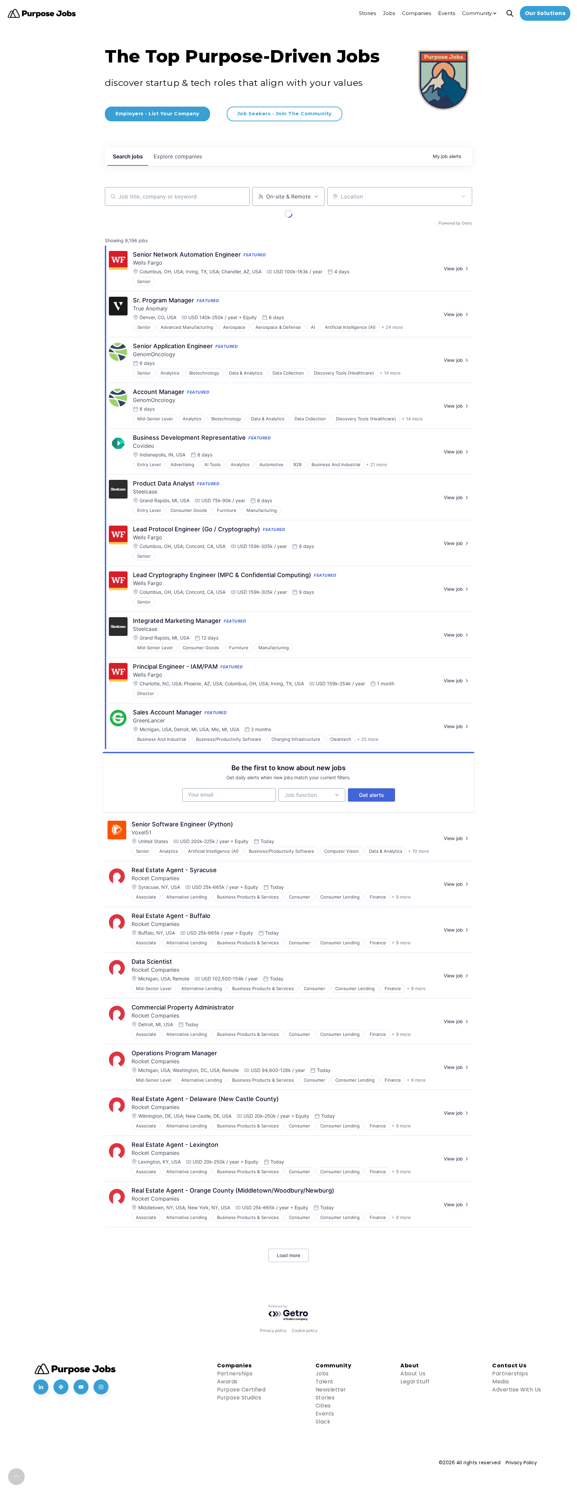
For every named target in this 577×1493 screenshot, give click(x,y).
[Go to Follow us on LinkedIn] (40, 1386)
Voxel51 (141, 832)
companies (178, 156)
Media (500, 1381)
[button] (16, 1476)
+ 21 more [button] (376, 464)
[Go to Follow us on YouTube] (80, 1386)
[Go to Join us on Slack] (60, 1386)
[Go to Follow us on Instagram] (101, 1386)
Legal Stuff (415, 1381)
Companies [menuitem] (416, 13)
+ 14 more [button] (390, 373)
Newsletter (331, 1389)
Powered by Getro (455, 223)
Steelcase (145, 491)
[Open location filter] (463, 196)
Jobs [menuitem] (389, 13)
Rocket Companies (155, 878)
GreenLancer (149, 720)
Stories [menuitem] (367, 13)
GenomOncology (154, 354)
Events (325, 1413)
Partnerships (235, 1373)
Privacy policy (273, 1330)
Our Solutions (545, 13)
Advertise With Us (516, 1389)
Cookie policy (305, 1330)
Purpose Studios (239, 1397)
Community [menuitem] (477, 13)
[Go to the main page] (42, 13)
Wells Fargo (147, 262)
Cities (323, 1405)
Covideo (143, 445)
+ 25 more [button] (368, 739)
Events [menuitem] (446, 13)
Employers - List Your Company (157, 114)
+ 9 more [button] (401, 897)
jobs (128, 156)
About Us (412, 1373)
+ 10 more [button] (418, 851)
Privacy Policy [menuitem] (521, 1462)
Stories (325, 1397)
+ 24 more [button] (392, 327)
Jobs (322, 1373)
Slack (323, 1422)
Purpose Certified (241, 1389)
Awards (227, 1381)
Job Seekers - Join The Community (284, 114)
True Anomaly (150, 308)
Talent (325, 1381)
